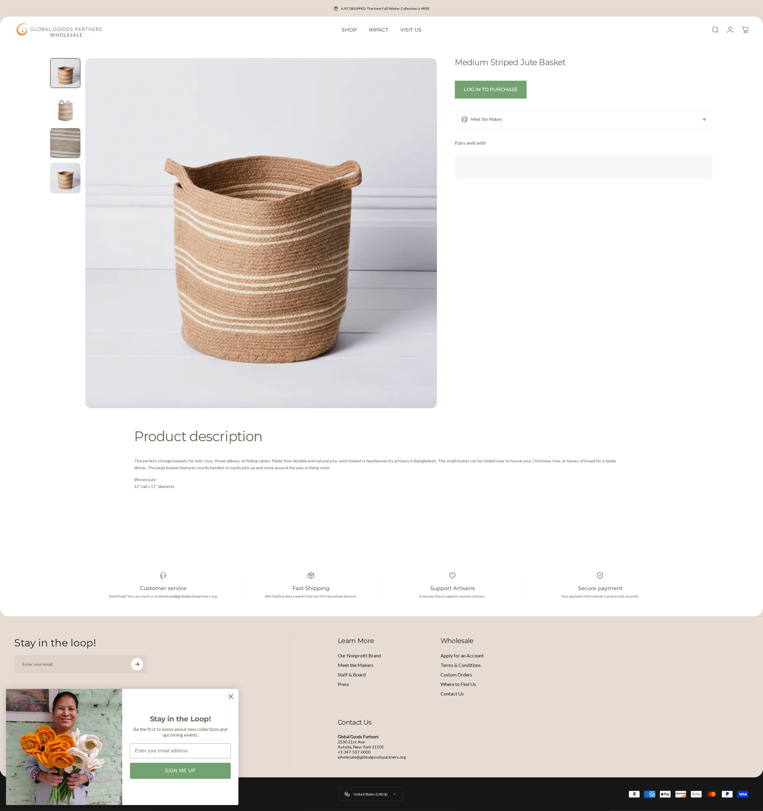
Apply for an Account (462, 655)
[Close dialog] (231, 696)
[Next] (421, 247)
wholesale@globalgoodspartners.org (372, 756)
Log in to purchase (491, 89)
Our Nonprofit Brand (359, 655)
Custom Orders (456, 674)
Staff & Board (352, 674)
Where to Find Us (458, 684)
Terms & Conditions (461, 665)
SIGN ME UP (180, 770)
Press (343, 684)
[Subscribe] (137, 664)
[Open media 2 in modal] (261, 233)
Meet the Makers (355, 665)
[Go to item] (65, 73)
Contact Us (452, 693)
